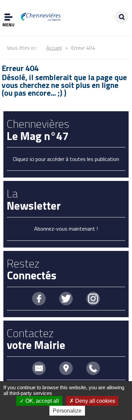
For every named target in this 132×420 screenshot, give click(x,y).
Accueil (54, 48)
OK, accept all (41, 401)
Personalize (67, 411)
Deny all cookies (94, 401)
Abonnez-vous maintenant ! (66, 229)
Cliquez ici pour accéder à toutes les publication (66, 159)
